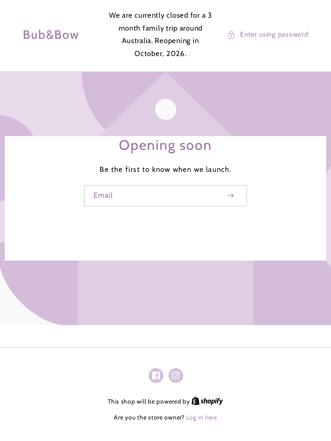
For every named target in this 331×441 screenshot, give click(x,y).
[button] (267, 34)
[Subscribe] (231, 195)
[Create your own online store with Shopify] (207, 401)
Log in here (201, 417)
